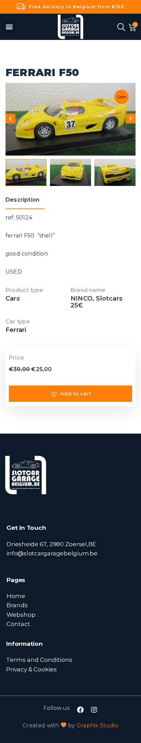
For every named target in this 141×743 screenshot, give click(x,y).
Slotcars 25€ (96, 302)
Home (16, 595)
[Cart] (132, 27)
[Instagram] (94, 709)
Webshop (21, 614)
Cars (12, 298)
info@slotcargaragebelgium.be (52, 553)
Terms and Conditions (39, 659)
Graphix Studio (97, 725)
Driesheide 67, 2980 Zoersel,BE (51, 544)
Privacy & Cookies (31, 669)
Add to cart (75, 393)
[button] (9, 26)
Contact (18, 623)
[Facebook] (80, 709)
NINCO (81, 298)
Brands (17, 605)
